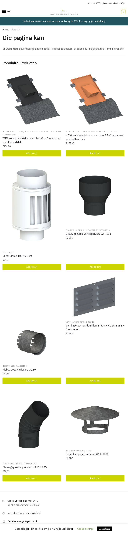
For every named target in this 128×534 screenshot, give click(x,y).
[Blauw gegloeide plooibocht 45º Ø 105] (31, 425)
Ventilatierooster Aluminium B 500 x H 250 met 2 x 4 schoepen (95, 327)
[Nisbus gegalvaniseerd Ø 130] (31, 319)
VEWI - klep (8, 252)
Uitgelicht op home (12, 132)
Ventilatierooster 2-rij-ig (80, 322)
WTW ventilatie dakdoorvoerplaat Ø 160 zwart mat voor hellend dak (31, 140)
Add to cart (31, 153)
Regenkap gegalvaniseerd (79, 450)
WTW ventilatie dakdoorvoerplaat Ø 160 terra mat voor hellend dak (94, 137)
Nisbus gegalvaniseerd (14, 366)
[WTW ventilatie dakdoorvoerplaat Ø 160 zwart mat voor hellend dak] (31, 99)
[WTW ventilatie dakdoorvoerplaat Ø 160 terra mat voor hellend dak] (95, 99)
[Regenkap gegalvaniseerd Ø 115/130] (95, 418)
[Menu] (4, 11)
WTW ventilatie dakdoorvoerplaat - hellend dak (91, 132)
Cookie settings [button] (85, 528)
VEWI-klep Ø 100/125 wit (17, 255)
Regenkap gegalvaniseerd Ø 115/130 (87, 454)
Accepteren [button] (104, 529)
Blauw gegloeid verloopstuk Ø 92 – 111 (88, 233)
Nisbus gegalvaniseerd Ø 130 (19, 369)
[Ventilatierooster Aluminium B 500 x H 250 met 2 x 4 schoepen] (95, 297)
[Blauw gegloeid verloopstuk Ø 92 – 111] (95, 194)
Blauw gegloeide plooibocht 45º (19, 463)
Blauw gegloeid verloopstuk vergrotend (88, 230)
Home (5, 29)
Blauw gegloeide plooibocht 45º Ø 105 (24, 467)
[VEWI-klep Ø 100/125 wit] (31, 205)
